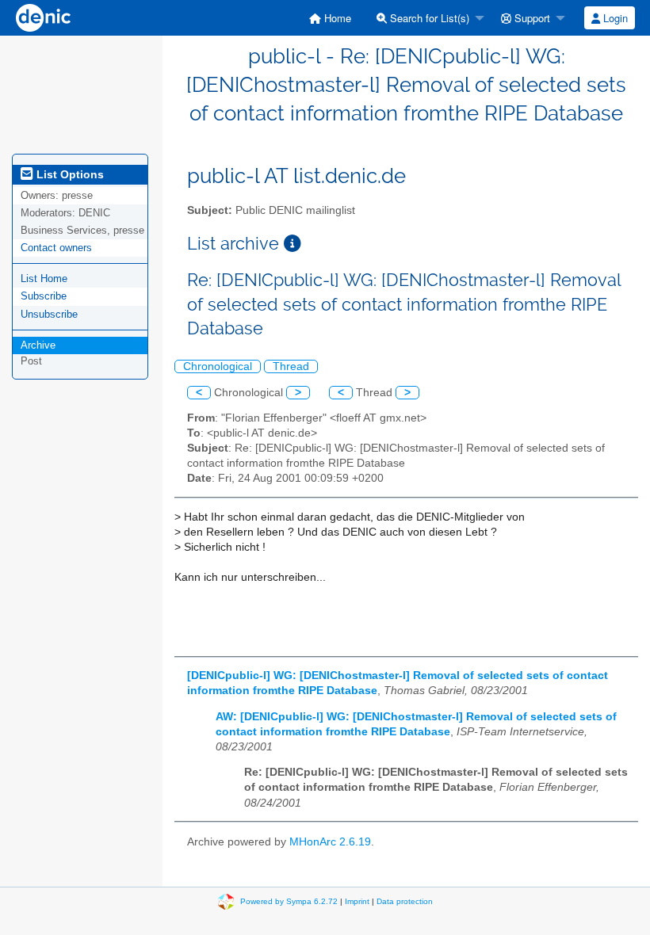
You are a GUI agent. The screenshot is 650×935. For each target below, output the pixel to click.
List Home (44, 278)
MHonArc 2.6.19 (330, 842)
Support (530, 17)
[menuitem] (330, 18)
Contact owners (56, 248)
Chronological (217, 366)
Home (336, 17)
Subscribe (44, 296)
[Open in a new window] (292, 244)
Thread (291, 366)
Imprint (357, 901)
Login (614, 17)
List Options (68, 174)
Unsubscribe (49, 314)
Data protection (405, 901)
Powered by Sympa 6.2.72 (289, 901)
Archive (38, 345)
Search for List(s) (428, 17)
